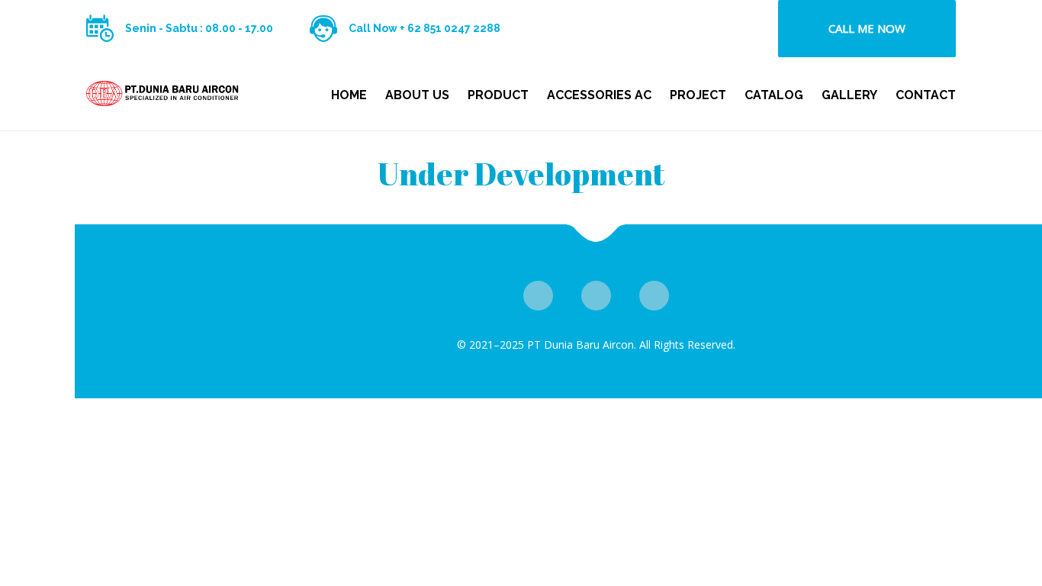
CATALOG (774, 95)
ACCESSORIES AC (599, 95)
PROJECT (698, 95)
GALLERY (849, 95)
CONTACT (926, 95)
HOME (349, 95)
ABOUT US (417, 95)
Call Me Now (866, 28)
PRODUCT (498, 95)
